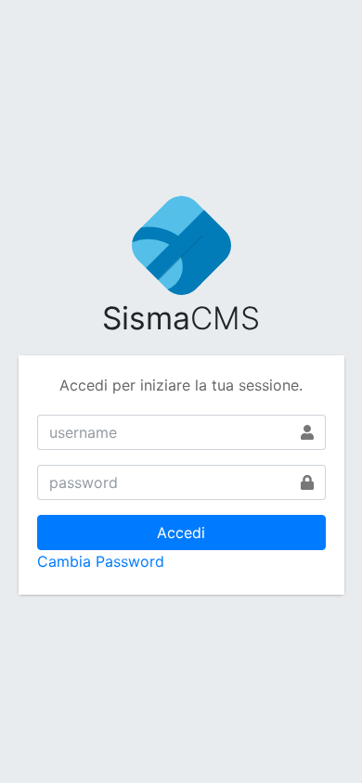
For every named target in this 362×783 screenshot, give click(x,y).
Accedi (181, 532)
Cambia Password (100, 561)
